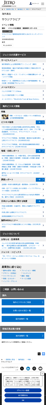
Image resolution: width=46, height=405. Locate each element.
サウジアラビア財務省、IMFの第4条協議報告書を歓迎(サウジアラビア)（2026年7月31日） (21, 145)
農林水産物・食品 (9, 270)
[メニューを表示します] (42, 4)
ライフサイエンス (9, 276)
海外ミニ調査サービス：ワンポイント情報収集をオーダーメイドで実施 (21, 75)
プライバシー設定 (23, 390)
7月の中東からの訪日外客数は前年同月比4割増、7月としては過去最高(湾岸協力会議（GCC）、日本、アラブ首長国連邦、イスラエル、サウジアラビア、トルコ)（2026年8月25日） (21, 130)
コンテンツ (27, 273)
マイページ (35, 3)
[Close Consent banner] (42, 374)
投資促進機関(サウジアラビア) (12, 216)
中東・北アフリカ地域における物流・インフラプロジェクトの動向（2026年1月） (21, 189)
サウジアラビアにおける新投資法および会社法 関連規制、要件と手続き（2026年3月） (21, 195)
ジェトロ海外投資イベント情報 (13, 95)
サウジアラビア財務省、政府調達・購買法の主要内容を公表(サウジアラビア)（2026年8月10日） (21, 139)
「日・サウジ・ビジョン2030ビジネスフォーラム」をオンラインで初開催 (21, 257)
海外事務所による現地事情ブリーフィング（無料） (20, 64)
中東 (27, 9)
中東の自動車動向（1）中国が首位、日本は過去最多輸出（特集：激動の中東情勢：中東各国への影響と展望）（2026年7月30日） (21, 158)
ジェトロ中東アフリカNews (11, 91)
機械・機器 (25, 276)
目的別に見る (10, 9)
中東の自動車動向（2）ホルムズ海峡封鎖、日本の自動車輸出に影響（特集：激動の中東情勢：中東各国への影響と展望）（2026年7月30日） (21, 166)
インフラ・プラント (10, 281)
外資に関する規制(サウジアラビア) (14, 212)
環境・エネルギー (9, 278)
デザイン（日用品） (10, 273)
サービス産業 (26, 278)
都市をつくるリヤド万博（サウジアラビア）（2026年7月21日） (21, 174)
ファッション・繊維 (28, 270)
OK (23, 400)
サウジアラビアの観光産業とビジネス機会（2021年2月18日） (21, 225)
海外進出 (20, 9)
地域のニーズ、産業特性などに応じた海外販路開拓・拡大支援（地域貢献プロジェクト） (21, 82)
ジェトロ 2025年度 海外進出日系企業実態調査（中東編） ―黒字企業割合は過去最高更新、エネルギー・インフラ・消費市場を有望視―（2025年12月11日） (21, 245)
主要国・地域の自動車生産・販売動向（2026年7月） (20, 184)
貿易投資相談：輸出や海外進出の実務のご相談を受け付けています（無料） (21, 69)
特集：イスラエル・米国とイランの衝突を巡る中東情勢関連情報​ (25, 116)
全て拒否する (23, 395)
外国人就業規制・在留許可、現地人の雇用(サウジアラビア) (21, 207)
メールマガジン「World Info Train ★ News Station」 (21, 99)
